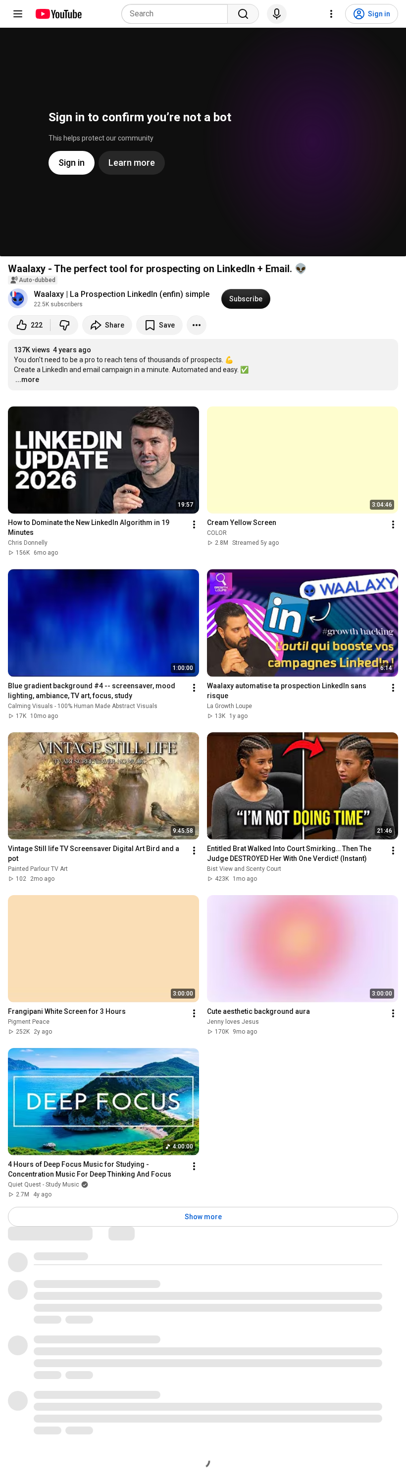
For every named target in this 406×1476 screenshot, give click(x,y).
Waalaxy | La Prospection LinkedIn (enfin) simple (121, 294)
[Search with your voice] (277, 14)
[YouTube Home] (58, 14)
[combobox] (177, 14)
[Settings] (331, 14)
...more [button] (27, 379)
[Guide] (18, 14)
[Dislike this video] (64, 325)
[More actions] (196, 325)
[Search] (243, 14)
